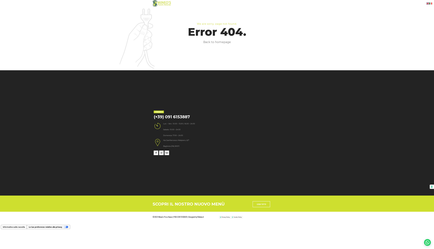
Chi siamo (174, 10)
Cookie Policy (238, 217)
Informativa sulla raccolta (14, 227)
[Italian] (430, 3)
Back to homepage (217, 42)
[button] (427, 242)
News (228, 10)
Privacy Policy (226, 217)
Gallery (216, 10)
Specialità (190, 10)
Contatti (241, 10)
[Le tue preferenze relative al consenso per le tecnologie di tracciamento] (432, 187)
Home (161, 10)
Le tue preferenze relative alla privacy (45, 227)
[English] (427, 3)
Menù (204, 10)
